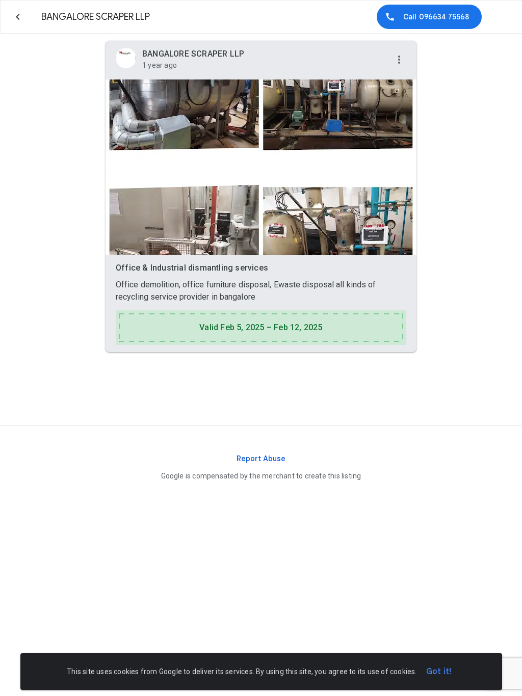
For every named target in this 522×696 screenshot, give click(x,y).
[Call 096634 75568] (429, 17)
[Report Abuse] (261, 458)
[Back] (18, 17)
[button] (399, 60)
